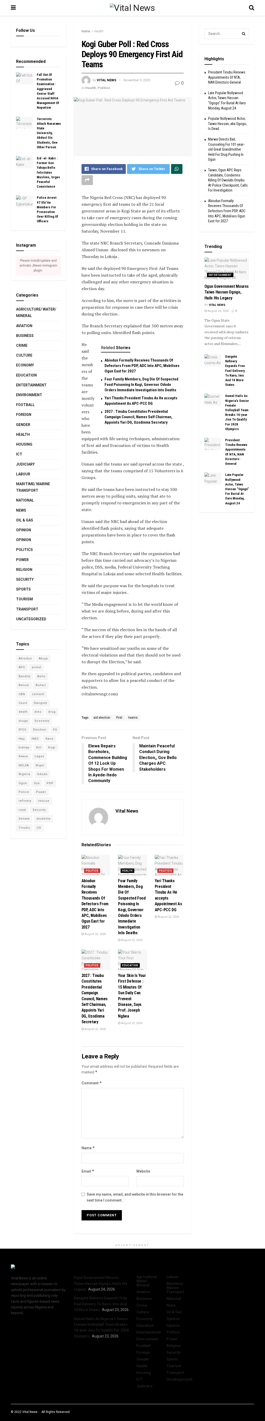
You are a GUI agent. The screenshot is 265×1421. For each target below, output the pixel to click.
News (21, 510)
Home (86, 31)
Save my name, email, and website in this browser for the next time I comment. (135, 1197)
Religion (24, 570)
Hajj (22, 738)
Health (99, 31)
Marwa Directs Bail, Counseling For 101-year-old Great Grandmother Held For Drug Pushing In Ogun (226, 149)
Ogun (23, 783)
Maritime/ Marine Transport (33, 487)
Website (143, 1171)
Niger (40, 765)
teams (133, 717)
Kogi (51, 747)
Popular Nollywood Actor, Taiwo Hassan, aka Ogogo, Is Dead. (227, 123)
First (119, 717)
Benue (24, 685)
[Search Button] (244, 33)
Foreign (23, 415)
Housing (24, 444)
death (23, 711)
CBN (22, 694)
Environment (29, 395)
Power (22, 560)
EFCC (22, 729)
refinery (25, 800)
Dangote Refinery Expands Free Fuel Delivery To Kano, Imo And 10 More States (235, 371)
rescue (43, 800)
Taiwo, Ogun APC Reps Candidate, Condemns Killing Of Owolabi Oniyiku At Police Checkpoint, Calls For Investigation (228, 180)
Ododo (42, 774)
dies (37, 711)
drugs (23, 721)
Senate (24, 818)
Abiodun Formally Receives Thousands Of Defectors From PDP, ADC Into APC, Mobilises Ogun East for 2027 (142, 365)
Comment (92, 1082)
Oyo (37, 783)
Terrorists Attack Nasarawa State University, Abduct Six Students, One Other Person (49, 133)
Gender (23, 425)
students (43, 818)
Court (23, 703)
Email (88, 1171)
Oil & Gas (24, 520)
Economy (25, 365)
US (39, 827)
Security (25, 579)
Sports (23, 589)
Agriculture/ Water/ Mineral (36, 312)
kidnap (24, 747)
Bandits (25, 676)
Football (25, 405)
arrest (36, 667)
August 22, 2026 (95, 934)
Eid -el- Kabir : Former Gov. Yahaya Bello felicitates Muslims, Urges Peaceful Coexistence (48, 172)
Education (130, 965)
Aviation (24, 326)
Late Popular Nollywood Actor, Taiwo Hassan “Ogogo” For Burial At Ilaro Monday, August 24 (237, 489)
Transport (27, 609)
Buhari (41, 685)
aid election (101, 717)
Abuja (43, 658)
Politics (104, 88)
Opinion (23, 530)
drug (52, 711)
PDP (50, 783)
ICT (19, 454)
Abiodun (25, 658)
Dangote (40, 703)
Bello (41, 676)
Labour (23, 474)
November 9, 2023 (136, 80)
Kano (50, 738)
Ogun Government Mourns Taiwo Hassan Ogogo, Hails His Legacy (226, 292)
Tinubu (24, 827)
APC (22, 667)
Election (39, 729)
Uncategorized (31, 619)
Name (88, 1147)
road (22, 810)
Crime (21, 345)
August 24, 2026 (218, 311)
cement (38, 694)
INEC (35, 738)
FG (55, 729)
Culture (24, 355)
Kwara (23, 756)
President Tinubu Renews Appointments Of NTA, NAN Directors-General (226, 77)
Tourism (24, 599)
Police (24, 792)
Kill (38, 747)
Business (25, 336)
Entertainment (31, 385)
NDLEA (24, 765)
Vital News (106, 80)
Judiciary (25, 464)
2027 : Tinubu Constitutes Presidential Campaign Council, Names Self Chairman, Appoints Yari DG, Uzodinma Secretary (138, 417)
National (25, 500)
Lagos (39, 756)
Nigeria (24, 774)
